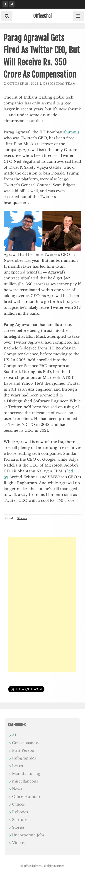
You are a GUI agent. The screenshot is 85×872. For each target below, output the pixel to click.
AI (14, 735)
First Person (23, 750)
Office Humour (26, 796)
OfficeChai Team (59, 83)
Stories (22, 518)
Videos (18, 842)
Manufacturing (26, 773)
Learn (17, 766)
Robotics (20, 812)
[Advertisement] (42, 604)
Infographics (24, 758)
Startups (19, 819)
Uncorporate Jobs (28, 835)
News (17, 789)
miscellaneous (25, 781)
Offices (18, 804)
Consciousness (25, 742)
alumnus (71, 132)
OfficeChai (42, 16)
